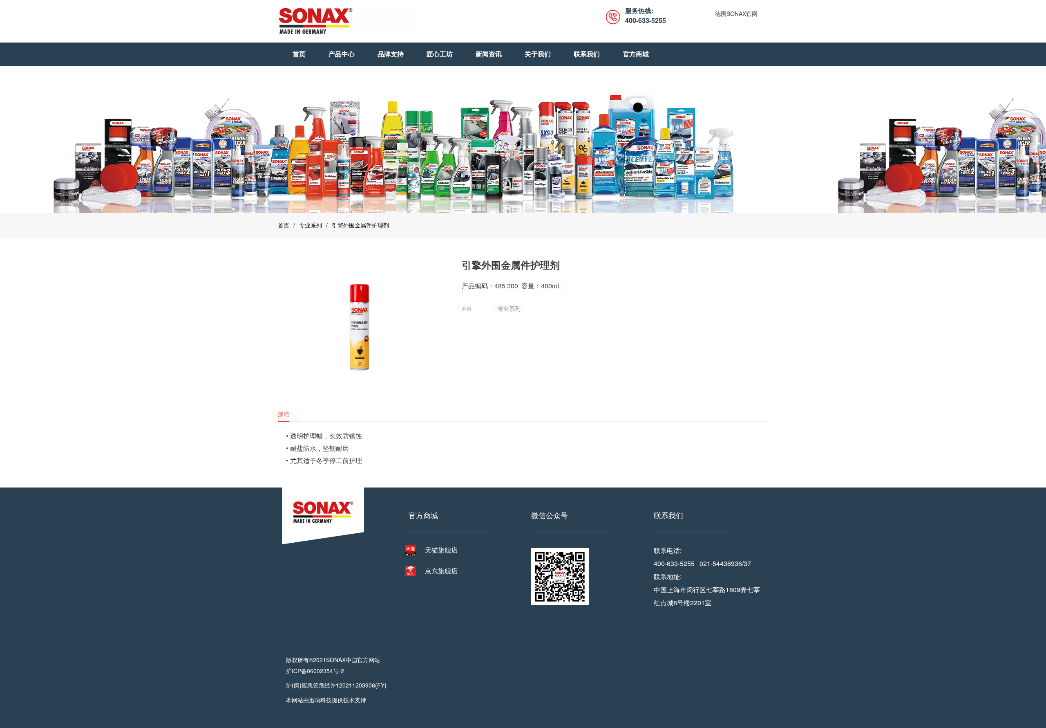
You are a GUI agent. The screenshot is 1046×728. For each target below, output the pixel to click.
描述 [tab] (283, 413)
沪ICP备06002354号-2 (315, 671)
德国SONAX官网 (736, 13)
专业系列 (310, 225)
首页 (283, 225)
